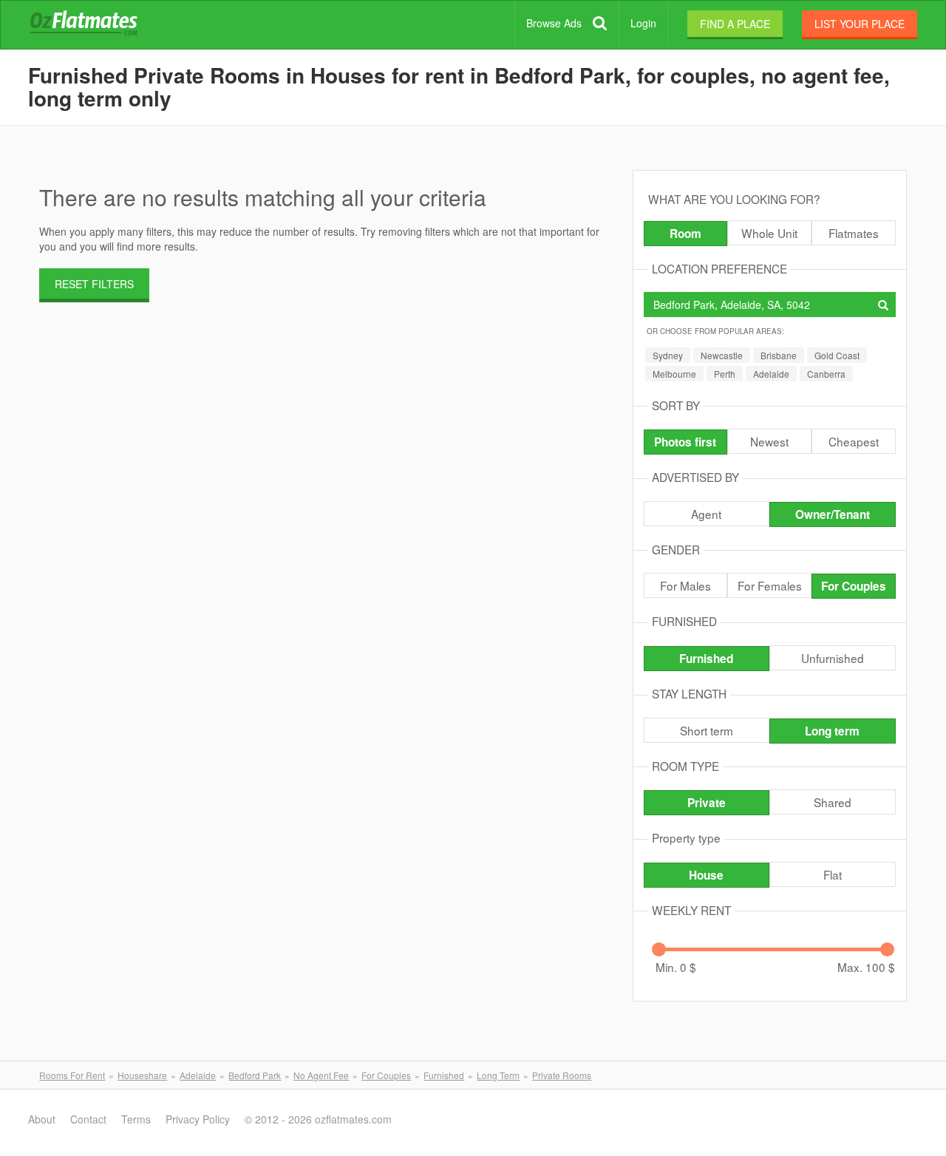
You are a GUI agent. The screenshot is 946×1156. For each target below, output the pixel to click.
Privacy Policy (198, 1119)
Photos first (685, 442)
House (706, 875)
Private (706, 803)
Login (643, 23)
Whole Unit (769, 233)
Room (685, 233)
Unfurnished (832, 658)
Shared (832, 802)
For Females (770, 585)
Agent (706, 514)
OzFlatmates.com (101, 25)
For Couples (853, 586)
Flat (832, 874)
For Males (685, 585)
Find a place (735, 23)
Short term (706, 730)
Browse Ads (554, 23)
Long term (832, 731)
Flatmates (853, 233)
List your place (859, 23)
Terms (136, 1119)
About (41, 1119)
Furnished (706, 658)
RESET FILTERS (94, 283)
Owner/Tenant (832, 514)
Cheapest (853, 441)
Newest (769, 441)
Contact (88, 1119)
